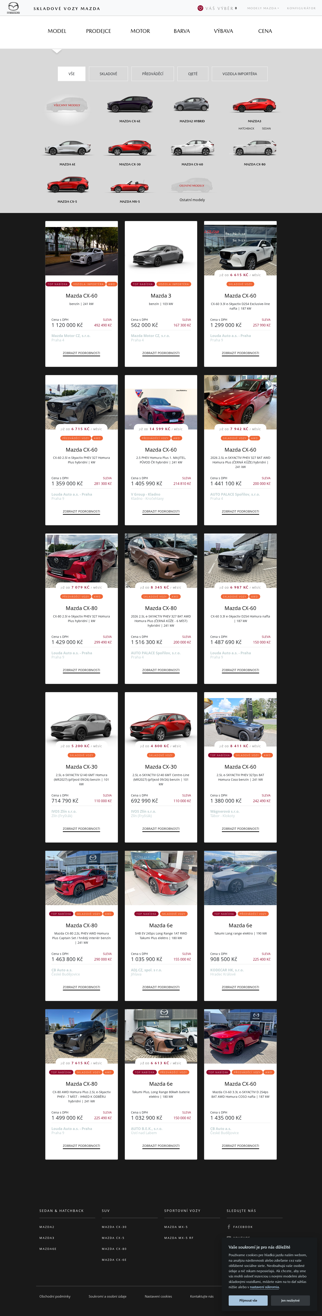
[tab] (57, 31)
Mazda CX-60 (81, 295)
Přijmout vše (248, 1300)
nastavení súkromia (264, 1287)
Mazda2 (47, 1227)
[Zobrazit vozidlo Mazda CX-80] (81, 878)
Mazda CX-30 (81, 766)
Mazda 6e (161, 925)
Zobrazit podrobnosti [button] (81, 353)
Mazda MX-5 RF (179, 1238)
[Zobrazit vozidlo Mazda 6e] (161, 878)
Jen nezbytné (290, 1300)
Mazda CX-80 (81, 608)
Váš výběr (221, 8)
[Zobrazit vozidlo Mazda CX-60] (81, 248)
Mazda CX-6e (114, 1260)
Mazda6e (48, 1249)
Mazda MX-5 (176, 1227)
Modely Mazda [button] (262, 8)
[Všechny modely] (67, 102)
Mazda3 (47, 1238)
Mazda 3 (161, 295)
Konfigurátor (301, 8)
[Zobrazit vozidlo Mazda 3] (161, 248)
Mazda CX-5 (113, 1238)
